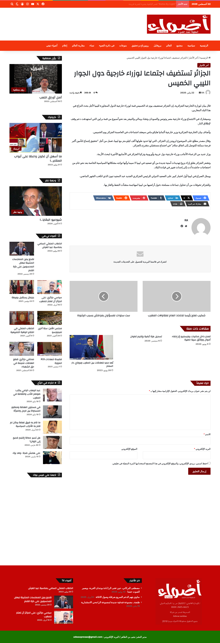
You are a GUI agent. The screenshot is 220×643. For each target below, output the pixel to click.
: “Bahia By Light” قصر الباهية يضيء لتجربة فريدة (150, 4)
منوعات (123, 45)
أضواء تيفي (51, 45)
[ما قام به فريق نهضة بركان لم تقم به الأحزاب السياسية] (52, 427)
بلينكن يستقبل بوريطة (23, 297)
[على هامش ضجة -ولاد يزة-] (52, 457)
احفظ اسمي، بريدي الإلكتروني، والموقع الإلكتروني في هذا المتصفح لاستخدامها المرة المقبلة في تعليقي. (160, 463)
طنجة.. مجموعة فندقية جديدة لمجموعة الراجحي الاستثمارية (110, 602)
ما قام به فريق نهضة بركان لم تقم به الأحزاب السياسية (25, 424)
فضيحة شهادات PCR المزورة (51, 361)
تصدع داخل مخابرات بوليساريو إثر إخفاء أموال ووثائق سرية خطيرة (191, 338)
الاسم (207, 434)
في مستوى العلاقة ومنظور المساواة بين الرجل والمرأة (25, 409)
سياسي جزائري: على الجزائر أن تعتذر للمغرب (50, 299)
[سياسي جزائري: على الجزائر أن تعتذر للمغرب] (49, 287)
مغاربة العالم (78, 45)
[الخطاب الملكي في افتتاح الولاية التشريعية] (21, 318)
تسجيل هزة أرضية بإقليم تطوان (146, 336)
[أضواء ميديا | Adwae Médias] (179, 24)
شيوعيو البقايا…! (51, 220)
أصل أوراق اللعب (50, 97)
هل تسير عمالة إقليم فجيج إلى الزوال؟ (26, 440)
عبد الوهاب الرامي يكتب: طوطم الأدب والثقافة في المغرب (26, 394)
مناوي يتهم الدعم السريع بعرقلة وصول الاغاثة (118, 597)
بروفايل (157, 45)
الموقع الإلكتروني (129, 448)
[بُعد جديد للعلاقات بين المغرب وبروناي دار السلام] (91, 347)
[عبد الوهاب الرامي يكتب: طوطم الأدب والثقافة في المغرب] (52, 395)
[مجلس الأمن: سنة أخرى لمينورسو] (49, 318)
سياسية (191, 45)
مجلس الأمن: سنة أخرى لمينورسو (50, 330)
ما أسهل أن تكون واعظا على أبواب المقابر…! (38, 158)
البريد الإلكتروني (202, 448)
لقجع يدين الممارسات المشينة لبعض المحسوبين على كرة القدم (23, 265)
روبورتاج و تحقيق (140, 45)
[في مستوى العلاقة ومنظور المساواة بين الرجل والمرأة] (52, 411)
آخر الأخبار (193, 57)
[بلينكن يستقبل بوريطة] (21, 287)
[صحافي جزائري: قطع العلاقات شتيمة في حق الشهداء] (21, 349)
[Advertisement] (75, 19)
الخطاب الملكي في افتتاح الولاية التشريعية (22, 330)
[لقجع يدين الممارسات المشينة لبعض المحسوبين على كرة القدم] (21, 249)
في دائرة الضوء (106, 45)
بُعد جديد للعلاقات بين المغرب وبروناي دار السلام (92, 364)
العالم (169, 45)
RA (202, 92)
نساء (92, 45)
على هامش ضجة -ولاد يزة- (26, 453)
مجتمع (180, 45)
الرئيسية (204, 45)
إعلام (64, 45)
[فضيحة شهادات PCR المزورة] (49, 349)
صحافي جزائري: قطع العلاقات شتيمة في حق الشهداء (23, 363)
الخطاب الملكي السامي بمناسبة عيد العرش (49, 245)
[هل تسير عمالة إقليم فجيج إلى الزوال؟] (52, 442)
